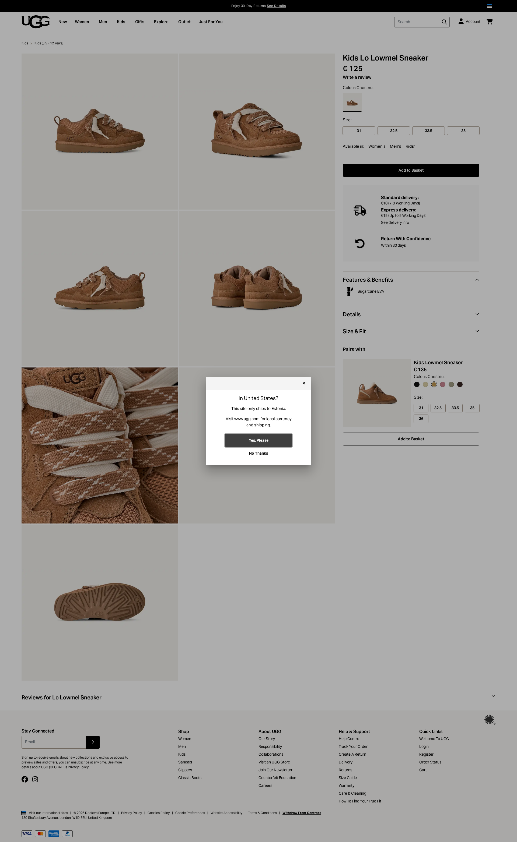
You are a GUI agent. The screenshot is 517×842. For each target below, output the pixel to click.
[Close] (304, 383)
